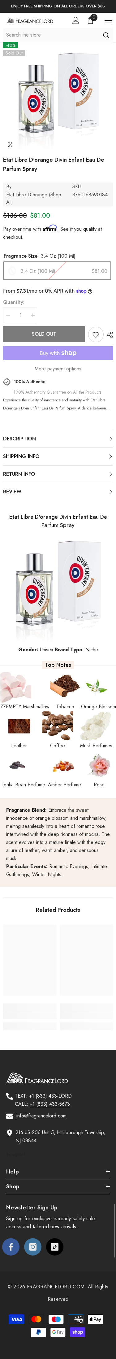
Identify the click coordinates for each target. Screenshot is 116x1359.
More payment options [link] (58, 368)
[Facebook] (10, 1247)
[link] (30, 1015)
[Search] (106, 35)
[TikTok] (54, 1247)
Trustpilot (15, 1154)
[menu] (108, 20)
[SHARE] (108, 334)
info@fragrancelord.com (41, 1115)
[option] (58, 6)
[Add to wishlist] (96, 334)
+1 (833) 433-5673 (50, 1104)
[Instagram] (32, 1247)
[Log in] (75, 20)
